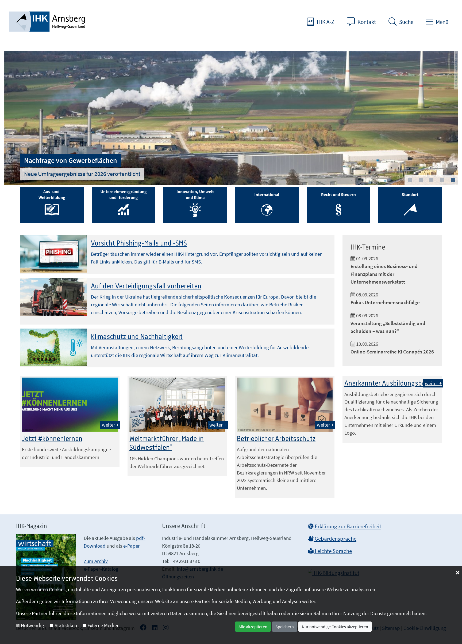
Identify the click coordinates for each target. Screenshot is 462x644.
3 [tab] (431, 180)
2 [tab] (420, 180)
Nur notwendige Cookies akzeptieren (335, 626)
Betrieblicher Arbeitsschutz (276, 439)
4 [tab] (442, 180)
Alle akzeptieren (252, 626)
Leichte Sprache (333, 551)
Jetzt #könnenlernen (52, 439)
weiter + (110, 424)
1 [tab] (410, 180)
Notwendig (32, 625)
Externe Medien (103, 625)
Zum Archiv (96, 561)
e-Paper (131, 546)
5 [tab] (452, 180)
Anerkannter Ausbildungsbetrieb (391, 383)
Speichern (284, 626)
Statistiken (66, 625)
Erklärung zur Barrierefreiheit (347, 526)
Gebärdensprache (335, 538)
